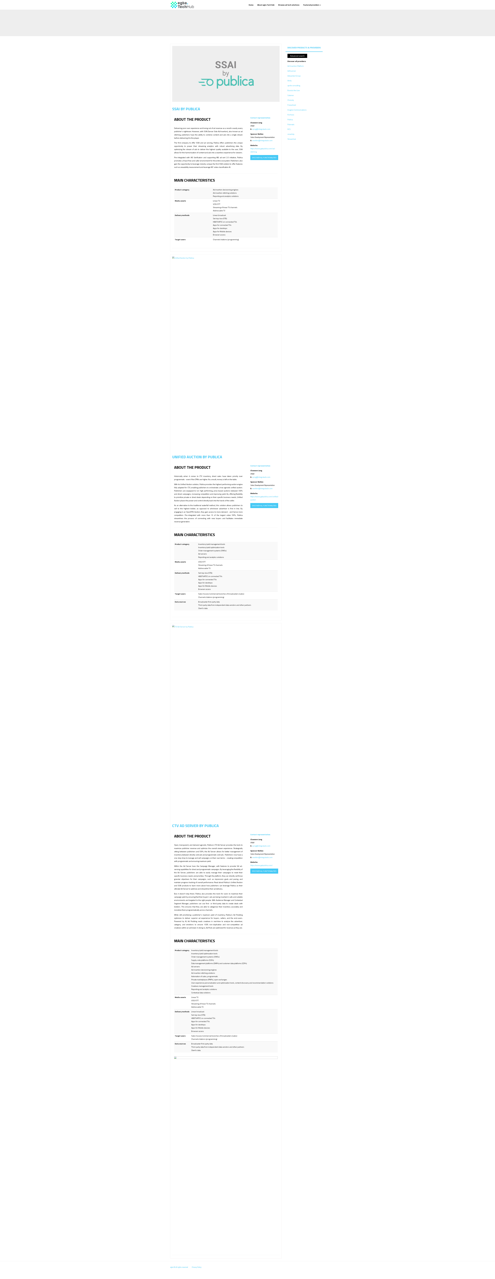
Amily (289, 80)
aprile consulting (293, 85)
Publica (290, 119)
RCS (289, 129)
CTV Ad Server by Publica (195, 826)
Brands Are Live (293, 90)
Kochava (290, 114)
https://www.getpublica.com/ (261, 865)
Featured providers (311, 4)
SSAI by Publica (186, 109)
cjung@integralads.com (261, 129)
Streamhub (291, 139)
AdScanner (291, 71)
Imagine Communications (297, 109)
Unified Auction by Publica (197, 457)
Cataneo (290, 95)
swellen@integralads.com (262, 140)
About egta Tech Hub (265, 4)
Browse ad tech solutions (288, 4)
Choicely (290, 100)
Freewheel (291, 105)
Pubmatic (290, 124)
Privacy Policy (196, 1267)
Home (251, 4)
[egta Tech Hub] (182, 5)
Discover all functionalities (264, 157)
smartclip (290, 134)
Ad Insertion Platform (295, 66)
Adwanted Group (294, 75)
